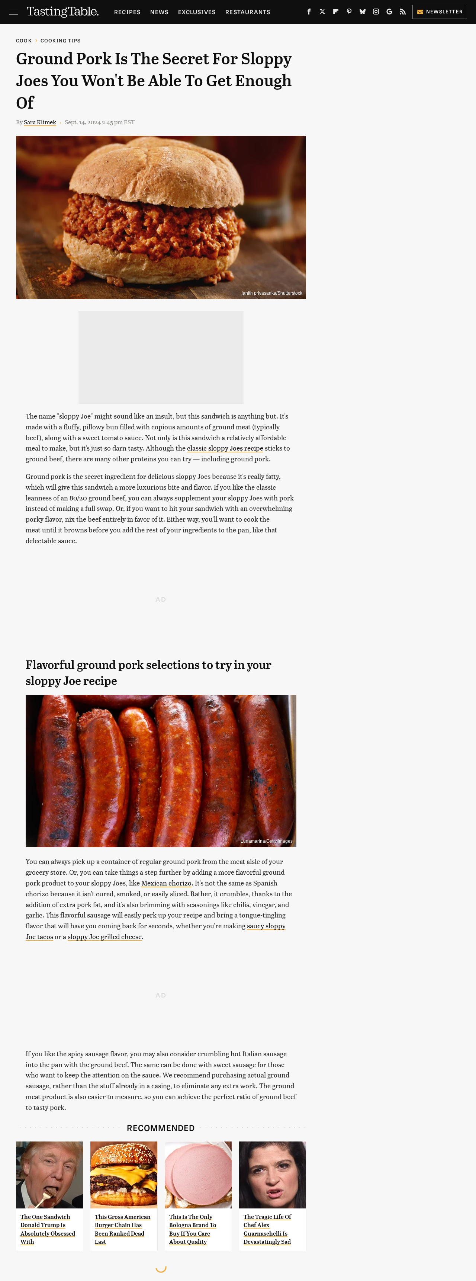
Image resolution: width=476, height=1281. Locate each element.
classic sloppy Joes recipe (225, 447)
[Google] (389, 13)
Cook (24, 40)
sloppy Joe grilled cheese (105, 936)
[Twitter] (322, 13)
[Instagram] (376, 13)
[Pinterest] (349, 13)
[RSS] (402, 13)
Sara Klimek (40, 122)
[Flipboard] (336, 13)
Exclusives (197, 11)
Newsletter (444, 11)
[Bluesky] (362, 13)
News (159, 11)
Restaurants (247, 11)
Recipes (127, 11)
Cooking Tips (61, 40)
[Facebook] (309, 13)
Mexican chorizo (166, 882)
